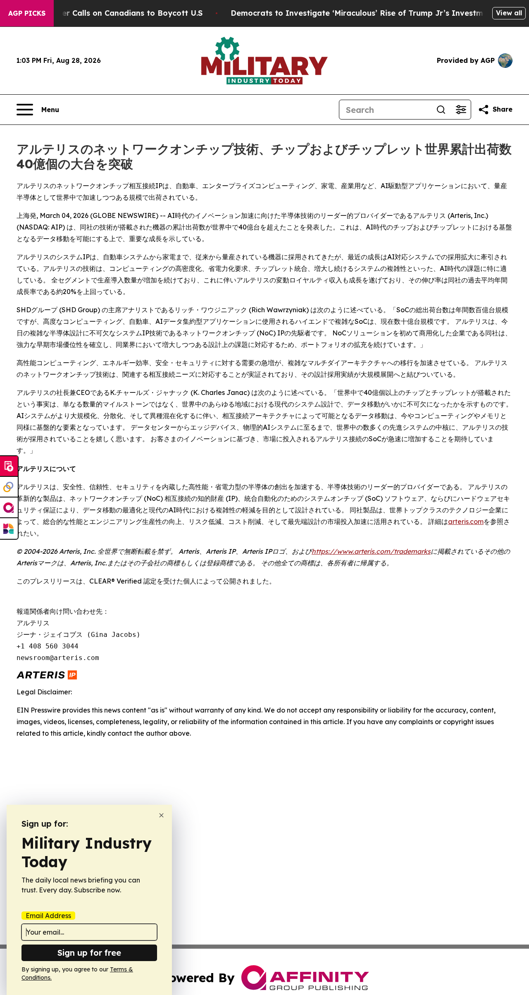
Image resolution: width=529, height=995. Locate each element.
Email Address (48, 915)
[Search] (441, 109)
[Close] (161, 815)
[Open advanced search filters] (461, 109)
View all (509, 13)
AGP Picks (26, 13)
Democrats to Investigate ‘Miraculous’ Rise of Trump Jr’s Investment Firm (373, 13)
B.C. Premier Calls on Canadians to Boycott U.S (113, 13)
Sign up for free (89, 952)
